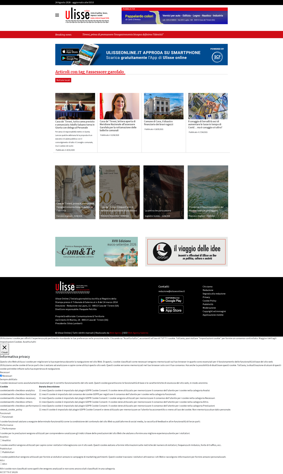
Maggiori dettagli (267, 338)
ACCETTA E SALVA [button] (9, 472)
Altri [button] (2, 460)
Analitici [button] (4, 437)
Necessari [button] (5, 372)
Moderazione (209, 307)
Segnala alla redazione (214, 293)
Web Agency (116, 333)
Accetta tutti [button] (29, 341)
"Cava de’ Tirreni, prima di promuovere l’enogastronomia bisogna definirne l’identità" (87, 34)
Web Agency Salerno (138, 333)
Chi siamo (208, 286)
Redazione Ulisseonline (110, 216)
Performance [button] (6, 425)
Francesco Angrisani (64, 216)
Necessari (7, 376)
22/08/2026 (124, 216)
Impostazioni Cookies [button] (11, 341)
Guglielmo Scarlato (152, 216)
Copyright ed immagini (214, 311)
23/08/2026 (78, 216)
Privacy (206, 297)
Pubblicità (208, 304)
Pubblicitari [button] (6, 448)
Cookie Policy (209, 300)
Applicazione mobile (213, 315)
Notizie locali (63, 80)
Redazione (208, 290)
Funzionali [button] (5, 413)
